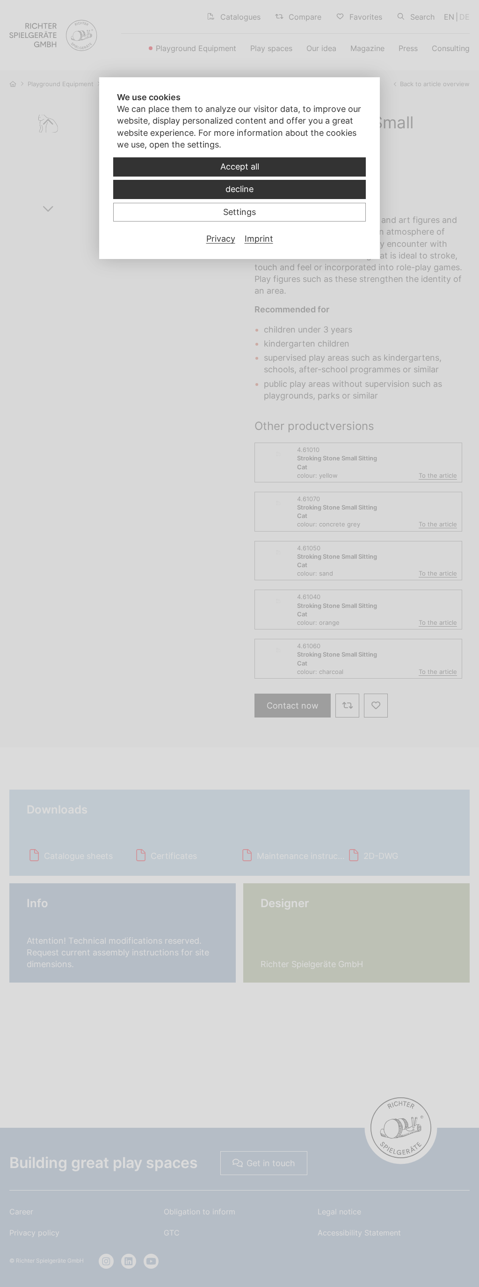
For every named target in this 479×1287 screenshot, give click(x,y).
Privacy (220, 239)
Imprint (259, 239)
